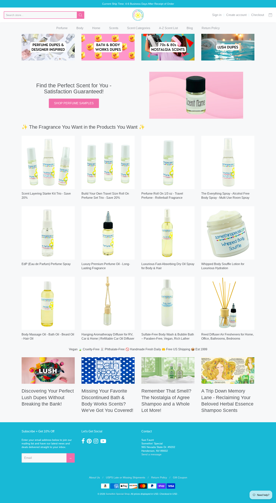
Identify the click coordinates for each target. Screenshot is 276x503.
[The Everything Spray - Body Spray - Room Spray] (227, 162)
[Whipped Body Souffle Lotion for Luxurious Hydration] (227, 232)
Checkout (257, 15)
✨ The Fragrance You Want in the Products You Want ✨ (83, 127)
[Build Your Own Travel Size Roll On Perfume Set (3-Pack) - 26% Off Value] (108, 162)
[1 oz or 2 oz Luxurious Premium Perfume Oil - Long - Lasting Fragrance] (108, 232)
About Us (94, 477)
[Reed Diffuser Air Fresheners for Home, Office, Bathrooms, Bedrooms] (227, 303)
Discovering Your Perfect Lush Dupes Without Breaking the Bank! (48, 397)
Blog (190, 28)
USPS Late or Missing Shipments (125, 477)
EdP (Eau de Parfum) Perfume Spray (46, 264)
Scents (113, 28)
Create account (236, 15)
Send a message (151, 454)
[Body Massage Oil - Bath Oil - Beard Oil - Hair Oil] (48, 303)
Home (96, 28)
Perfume (62, 28)
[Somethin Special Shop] (138, 15)
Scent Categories (138, 28)
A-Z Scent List (168, 28)
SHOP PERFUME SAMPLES (74, 103)
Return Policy (211, 28)
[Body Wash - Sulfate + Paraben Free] (168, 303)
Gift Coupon (180, 477)
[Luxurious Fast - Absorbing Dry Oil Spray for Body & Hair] (168, 232)
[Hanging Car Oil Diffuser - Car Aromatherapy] (108, 303)
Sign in (217, 15)
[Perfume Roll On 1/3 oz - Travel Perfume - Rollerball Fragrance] (168, 162)
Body (79, 28)
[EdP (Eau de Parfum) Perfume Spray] (48, 232)
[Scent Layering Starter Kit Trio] (48, 162)
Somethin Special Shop (118, 494)
